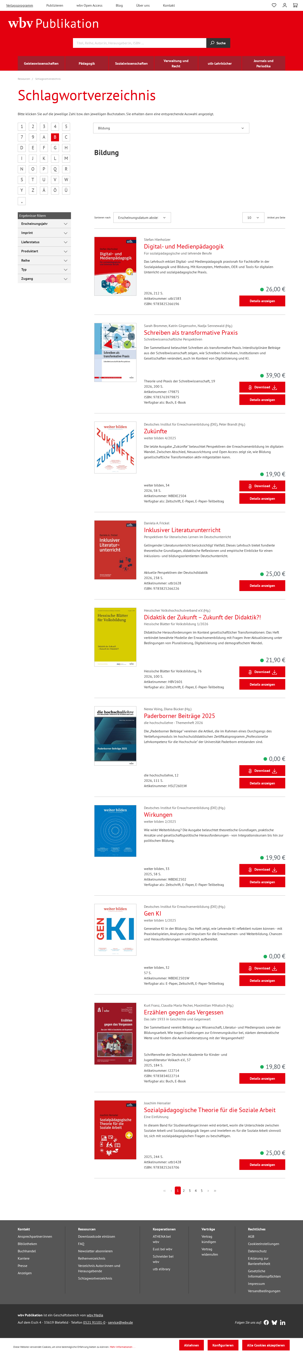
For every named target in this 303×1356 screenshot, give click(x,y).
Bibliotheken (27, 1243)
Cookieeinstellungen (263, 1243)
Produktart (29, 251)
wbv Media (95, 1315)
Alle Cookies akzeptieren (266, 1345)
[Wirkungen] (115, 831)
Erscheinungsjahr (34, 223)
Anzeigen (25, 1273)
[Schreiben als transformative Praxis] (115, 352)
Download (262, 387)
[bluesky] (273, 1323)
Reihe (25, 260)
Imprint (27, 232)
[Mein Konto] (285, 4)
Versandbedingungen (264, 1291)
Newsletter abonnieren (95, 1251)
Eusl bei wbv (162, 1249)
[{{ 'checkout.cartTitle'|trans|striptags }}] (295, 5)
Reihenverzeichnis (91, 1258)
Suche (221, 43)
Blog (119, 5)
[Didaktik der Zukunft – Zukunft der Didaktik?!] (115, 637)
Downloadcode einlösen (96, 1236)
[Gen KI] (115, 930)
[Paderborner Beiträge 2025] (115, 735)
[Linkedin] (281, 1323)
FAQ (81, 1243)
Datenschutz (257, 1251)
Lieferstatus (30, 242)
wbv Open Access (89, 5)
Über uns (143, 5)
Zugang (27, 278)
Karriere (24, 1258)
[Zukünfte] (115, 447)
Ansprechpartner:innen (35, 1236)
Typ (24, 269)
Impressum (256, 1283)
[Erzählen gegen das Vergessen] (115, 1034)
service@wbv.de (120, 1322)
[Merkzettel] (274, 4)
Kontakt (169, 5)
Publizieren (54, 5)
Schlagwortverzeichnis (95, 1278)
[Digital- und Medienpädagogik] (115, 266)
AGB (251, 1236)
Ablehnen (191, 1345)
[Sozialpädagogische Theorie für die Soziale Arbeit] (115, 1129)
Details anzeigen (262, 301)
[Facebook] (265, 1323)
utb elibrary (161, 1269)
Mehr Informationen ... (123, 1346)
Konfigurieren (223, 1345)
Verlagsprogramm (19, 5)
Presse (22, 1265)
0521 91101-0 (94, 1322)
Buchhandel (27, 1251)
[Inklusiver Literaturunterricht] (115, 549)
